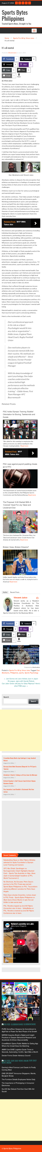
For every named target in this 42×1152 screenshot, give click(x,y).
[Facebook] (29, 3)
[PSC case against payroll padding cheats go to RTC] (20, 478)
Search (6, 697)
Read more (24, 446)
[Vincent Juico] (7, 604)
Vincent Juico (12, 53)
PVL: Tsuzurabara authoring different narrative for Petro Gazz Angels (20, 888)
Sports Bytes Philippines (15, 15)
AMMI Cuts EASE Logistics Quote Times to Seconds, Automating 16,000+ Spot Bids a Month (20, 1050)
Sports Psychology (31, 673)
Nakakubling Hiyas (10, 860)
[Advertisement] (21, 730)
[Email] (16, 3)
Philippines (14, 673)
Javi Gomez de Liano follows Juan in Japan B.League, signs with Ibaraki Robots (21, 679)
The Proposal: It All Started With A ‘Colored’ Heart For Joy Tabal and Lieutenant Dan (17, 505)
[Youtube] (23, 3)
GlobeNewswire (30, 1024)
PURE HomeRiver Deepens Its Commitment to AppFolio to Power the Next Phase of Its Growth (19, 1030)
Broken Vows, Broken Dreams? (16, 547)
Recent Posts (14, 592)
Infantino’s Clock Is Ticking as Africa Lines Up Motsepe (20, 775)
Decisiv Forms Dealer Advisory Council (16, 1055)
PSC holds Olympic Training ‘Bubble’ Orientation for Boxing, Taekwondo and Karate (19, 414)
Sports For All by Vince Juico (23, 38)
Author (5, 592)
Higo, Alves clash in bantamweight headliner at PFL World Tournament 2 (19, 875)
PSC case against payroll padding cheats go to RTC (20, 465)
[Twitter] (26, 3)
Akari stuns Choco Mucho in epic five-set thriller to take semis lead (18, 901)
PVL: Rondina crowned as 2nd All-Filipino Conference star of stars (19, 911)
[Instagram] (19, 3)
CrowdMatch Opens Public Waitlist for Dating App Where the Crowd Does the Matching (20, 1044)
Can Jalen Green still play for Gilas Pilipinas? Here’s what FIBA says (21, 684)
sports (21, 673)
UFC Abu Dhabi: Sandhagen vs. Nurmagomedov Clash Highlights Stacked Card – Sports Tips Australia (19, 870)
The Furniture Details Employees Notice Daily (18, 1079)
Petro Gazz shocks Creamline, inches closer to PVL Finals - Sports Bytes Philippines (20, 896)
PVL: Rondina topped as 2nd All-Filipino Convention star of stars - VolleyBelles (18, 907)
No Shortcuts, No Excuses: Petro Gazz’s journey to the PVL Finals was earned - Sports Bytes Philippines (18, 884)
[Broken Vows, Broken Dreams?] (20, 562)
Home (7, 38)
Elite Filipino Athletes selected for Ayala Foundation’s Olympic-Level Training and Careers (19, 862)
